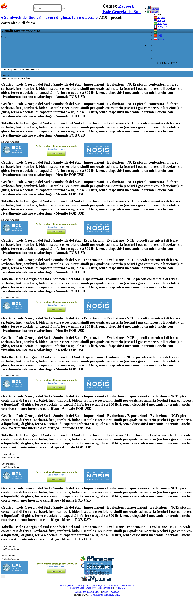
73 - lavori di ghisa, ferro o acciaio (67, 17)
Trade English (81, 585)
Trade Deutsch (113, 585)
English (161, 20)
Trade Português (76, 587)
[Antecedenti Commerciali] (97, 561)
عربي (160, 32)
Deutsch (161, 29)
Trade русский (105, 587)
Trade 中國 (90, 587)
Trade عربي (120, 587)
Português (162, 23)
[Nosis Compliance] (97, 568)
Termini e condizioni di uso (88, 591)
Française (162, 26)
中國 (159, 35)
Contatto (115, 591)
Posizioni (5, 75)
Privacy (106, 591)
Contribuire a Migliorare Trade (105, 594)
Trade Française (97, 585)
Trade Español (66, 585)
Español (161, 17)
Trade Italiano (128, 585)
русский (161, 39)
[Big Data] (97, 575)
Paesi (3, 37)
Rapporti (126, 6)
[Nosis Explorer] (97, 581)
